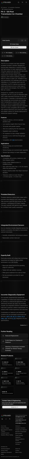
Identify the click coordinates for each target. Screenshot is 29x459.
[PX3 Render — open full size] (14, 26)
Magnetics (18, 437)
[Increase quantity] (25, 40)
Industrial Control (5, 433)
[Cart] (22, 2)
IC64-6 (19, 316)
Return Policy (18, 452)
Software (17, 444)
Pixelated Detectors (8, 9)
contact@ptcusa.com (20, 423)
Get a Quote (15, 47)
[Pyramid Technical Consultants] (2, 419)
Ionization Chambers (15, 7)
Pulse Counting (19, 435)
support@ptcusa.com (20, 420)
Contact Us (23, 325)
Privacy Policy (4, 450)
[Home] (6, 2)
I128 (13, 140)
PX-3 (23, 316)
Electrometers (18, 433)
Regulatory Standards (6, 452)
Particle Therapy (5, 428)
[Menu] (26, 2)
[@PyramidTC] (10, 419)
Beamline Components (20, 431)
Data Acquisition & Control (19, 439)
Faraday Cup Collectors (21, 429)
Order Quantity (6, 40)
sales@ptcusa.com (20, 416)
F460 (2, 318)
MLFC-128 (9, 316)
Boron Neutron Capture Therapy (6, 430)
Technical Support (5, 448)
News (2, 454)
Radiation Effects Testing (7, 435)
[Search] (18, 2)
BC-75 (15, 316)
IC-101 (14, 318)
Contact (17, 450)
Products (4, 7)
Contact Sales (15, 44)
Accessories (18, 442)
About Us (17, 448)
